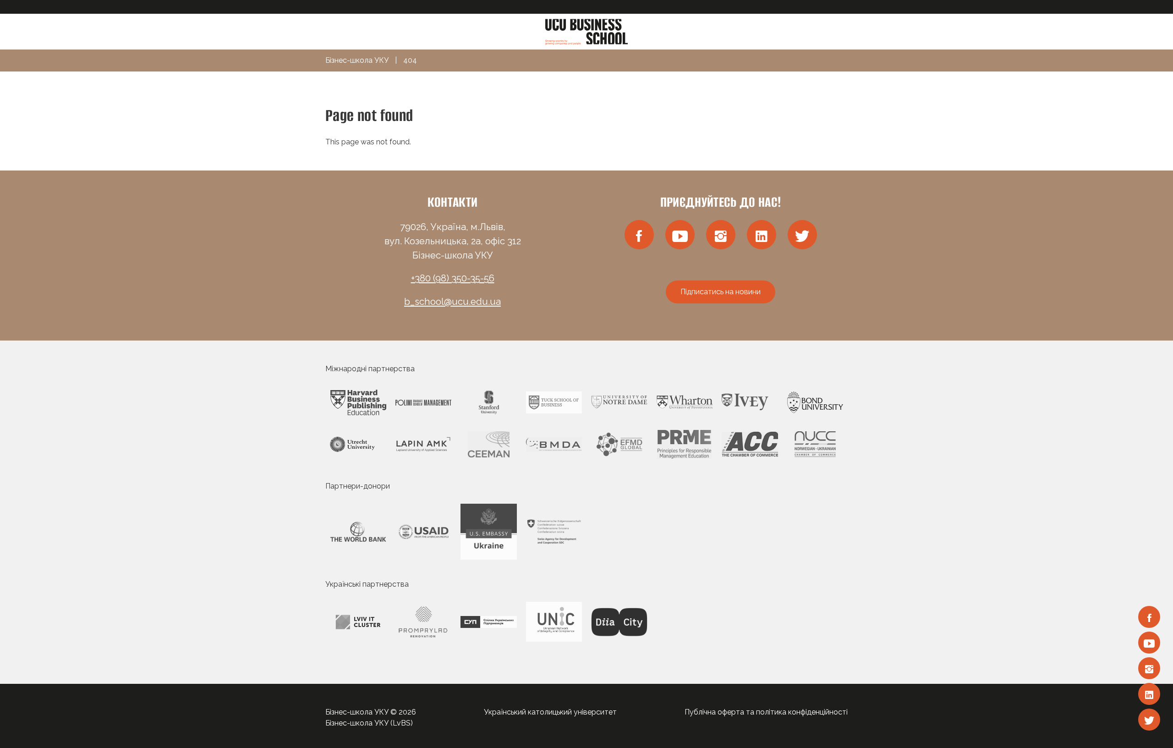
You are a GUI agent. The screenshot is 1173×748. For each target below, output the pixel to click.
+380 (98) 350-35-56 (452, 278)
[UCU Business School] (586, 31)
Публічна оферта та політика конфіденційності (766, 712)
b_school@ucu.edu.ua (452, 301)
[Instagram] (1149, 668)
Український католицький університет (550, 712)
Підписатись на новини (720, 291)
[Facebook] (1149, 617)
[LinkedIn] (1149, 694)
